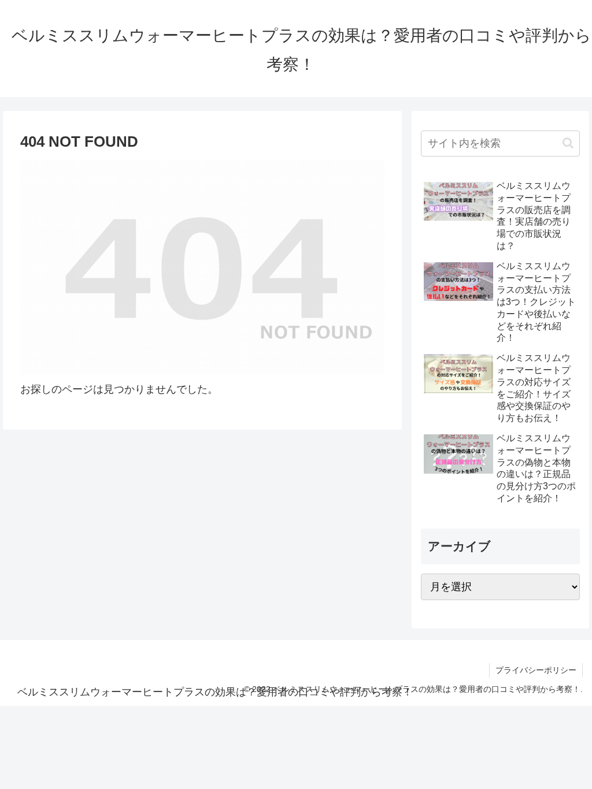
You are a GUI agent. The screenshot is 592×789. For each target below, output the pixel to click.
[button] (568, 143)
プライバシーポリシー (535, 670)
